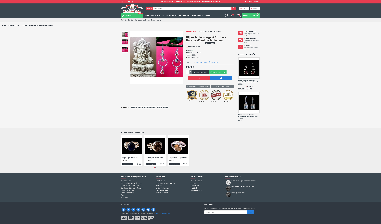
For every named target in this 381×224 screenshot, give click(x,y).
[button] (247, 86)
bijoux (159, 107)
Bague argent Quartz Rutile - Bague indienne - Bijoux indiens (155, 158)
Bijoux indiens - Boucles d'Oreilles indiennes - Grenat (248, 81)
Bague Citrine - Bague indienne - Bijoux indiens (178, 158)
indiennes (147, 107)
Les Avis (217, 32)
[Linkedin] (129, 1)
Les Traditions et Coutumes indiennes (242, 187)
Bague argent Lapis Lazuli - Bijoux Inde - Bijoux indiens (132, 158)
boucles (134, 107)
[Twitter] (125, 1)
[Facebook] (122, 1)
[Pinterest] (132, 1)
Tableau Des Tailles (223, 86)
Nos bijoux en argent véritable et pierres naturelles (245, 181)
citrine (154, 107)
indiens (166, 107)
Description (191, 32)
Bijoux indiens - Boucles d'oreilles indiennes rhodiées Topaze (248, 116)
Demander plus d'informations (199, 86)
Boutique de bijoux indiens (162, 213)
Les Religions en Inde (238, 192)
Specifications (205, 32)
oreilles (140, 107)
